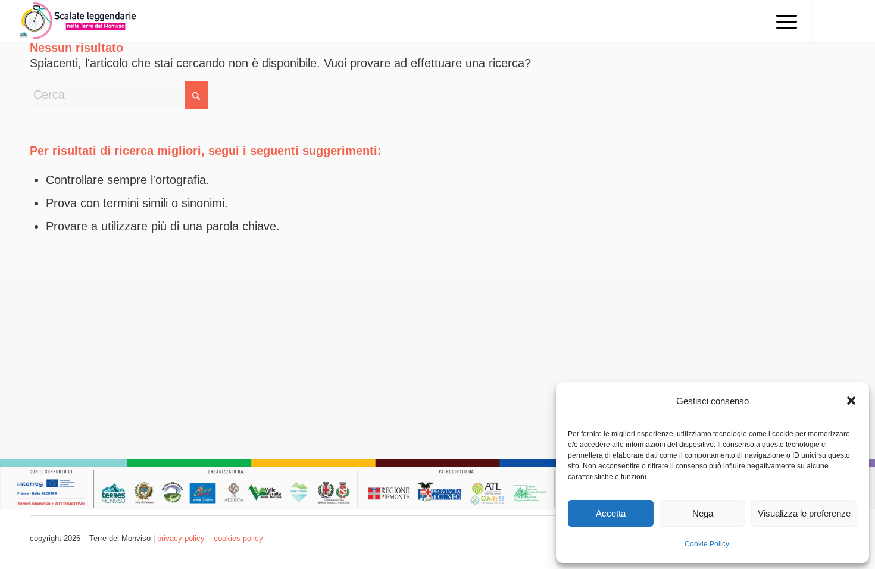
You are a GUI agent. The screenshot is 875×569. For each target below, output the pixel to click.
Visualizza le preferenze (804, 513)
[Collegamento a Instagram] (849, 20)
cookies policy (238, 538)
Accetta (611, 513)
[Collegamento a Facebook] (831, 20)
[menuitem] (782, 21)
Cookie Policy (707, 544)
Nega (702, 513)
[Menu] (782, 21)
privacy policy (181, 538)
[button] (851, 401)
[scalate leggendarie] (79, 21)
